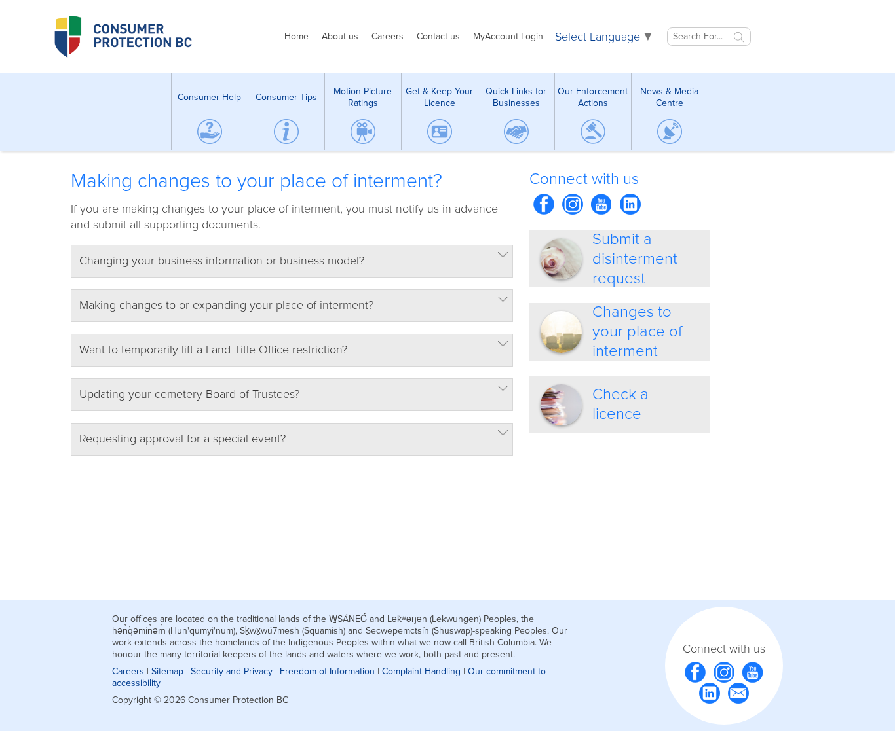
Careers (387, 36)
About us (340, 36)
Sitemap (167, 671)
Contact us (438, 36)
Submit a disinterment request (634, 259)
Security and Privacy (232, 671)
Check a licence (620, 404)
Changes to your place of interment (637, 331)
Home (296, 36)
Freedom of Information (327, 671)
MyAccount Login (508, 36)
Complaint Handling (421, 671)
